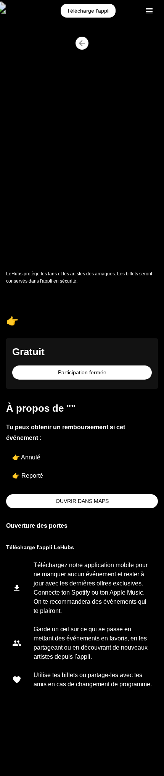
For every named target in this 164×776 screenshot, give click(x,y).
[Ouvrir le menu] (149, 10)
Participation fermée (82, 372)
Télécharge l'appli (88, 11)
